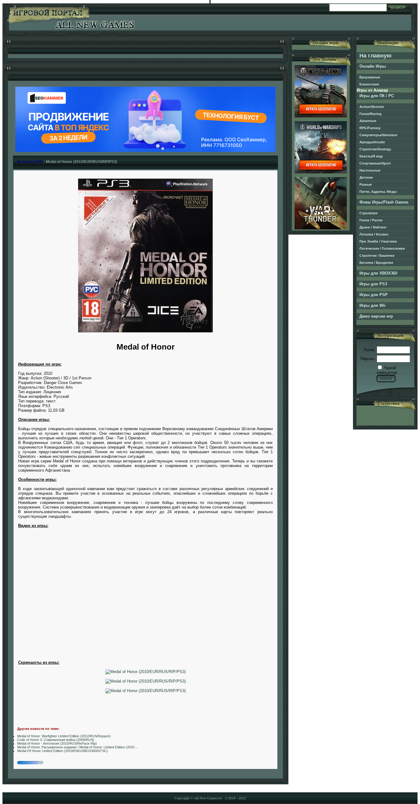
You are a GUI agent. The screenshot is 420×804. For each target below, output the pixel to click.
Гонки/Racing (370, 114)
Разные (365, 184)
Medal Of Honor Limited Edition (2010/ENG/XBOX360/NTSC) (62, 751)
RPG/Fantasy (370, 128)
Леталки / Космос (374, 234)
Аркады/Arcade (372, 142)
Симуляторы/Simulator (378, 135)
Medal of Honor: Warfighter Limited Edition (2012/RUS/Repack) (64, 736)
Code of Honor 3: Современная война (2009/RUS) (55, 740)
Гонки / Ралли (370, 220)
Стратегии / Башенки (376, 255)
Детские (366, 177)
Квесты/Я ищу (371, 156)
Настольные (369, 170)
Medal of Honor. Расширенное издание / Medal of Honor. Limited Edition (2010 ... (77, 747)
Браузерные (369, 77)
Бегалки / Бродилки (376, 262)
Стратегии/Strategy (375, 149)
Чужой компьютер (387, 370)
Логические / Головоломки (382, 248)
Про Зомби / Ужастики (378, 241)
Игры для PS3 (30, 162)
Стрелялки (368, 213)
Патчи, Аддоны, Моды (378, 191)
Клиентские (369, 84)
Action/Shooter (371, 107)
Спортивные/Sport (375, 163)
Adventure (367, 121)
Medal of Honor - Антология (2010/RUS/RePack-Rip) (57, 743)
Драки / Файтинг (373, 227)
